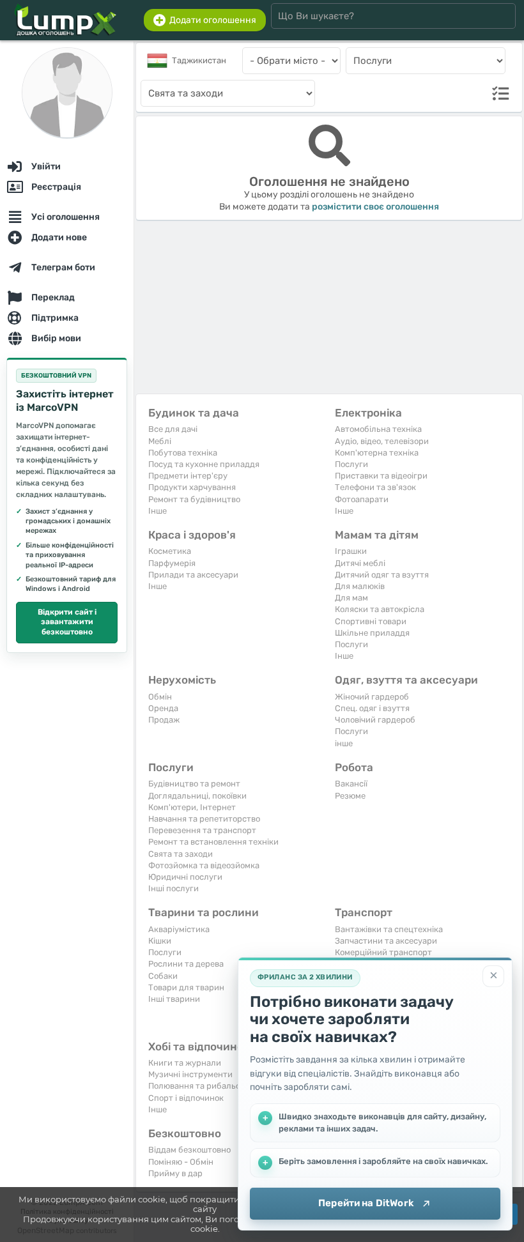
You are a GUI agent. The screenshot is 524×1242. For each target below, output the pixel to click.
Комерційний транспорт (383, 952)
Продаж (164, 719)
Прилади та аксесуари (193, 574)
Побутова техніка (182, 452)
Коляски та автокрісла (379, 609)
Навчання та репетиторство (204, 819)
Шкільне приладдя (372, 633)
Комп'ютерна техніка (377, 452)
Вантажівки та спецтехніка (389, 929)
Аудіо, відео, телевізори (382, 441)
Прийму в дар (175, 1173)
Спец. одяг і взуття (372, 708)
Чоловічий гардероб (375, 719)
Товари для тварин (186, 987)
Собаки (163, 976)
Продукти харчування (192, 487)
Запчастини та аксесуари (386, 941)
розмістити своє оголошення (375, 206)
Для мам (351, 597)
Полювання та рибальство (201, 1086)
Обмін (160, 697)
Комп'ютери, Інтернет (192, 807)
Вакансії (351, 783)
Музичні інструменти (190, 1074)
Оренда (163, 708)
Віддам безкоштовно (189, 1149)
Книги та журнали (184, 1063)
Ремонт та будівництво (194, 499)
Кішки (159, 941)
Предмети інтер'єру (187, 475)
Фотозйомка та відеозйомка (203, 865)
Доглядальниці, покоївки (197, 796)
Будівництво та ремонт (194, 783)
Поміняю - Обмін (180, 1162)
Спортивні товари (370, 621)
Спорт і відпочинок (186, 1098)
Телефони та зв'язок (375, 487)
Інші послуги (173, 888)
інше (344, 743)
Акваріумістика (179, 929)
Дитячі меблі (360, 563)
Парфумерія (172, 563)
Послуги (351, 464)
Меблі (159, 441)
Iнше (157, 511)
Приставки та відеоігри (381, 475)
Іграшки (351, 551)
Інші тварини (174, 999)
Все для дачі (172, 429)
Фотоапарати (362, 499)
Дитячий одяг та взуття (382, 574)
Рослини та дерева (186, 964)
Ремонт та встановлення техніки (213, 842)
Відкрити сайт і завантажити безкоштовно (67, 622)
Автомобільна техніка (378, 429)
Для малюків (360, 586)
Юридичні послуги (185, 877)
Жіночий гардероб (372, 697)
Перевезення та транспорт (202, 830)
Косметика (169, 551)
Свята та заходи (180, 854)
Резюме (350, 796)
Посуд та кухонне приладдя (203, 464)
